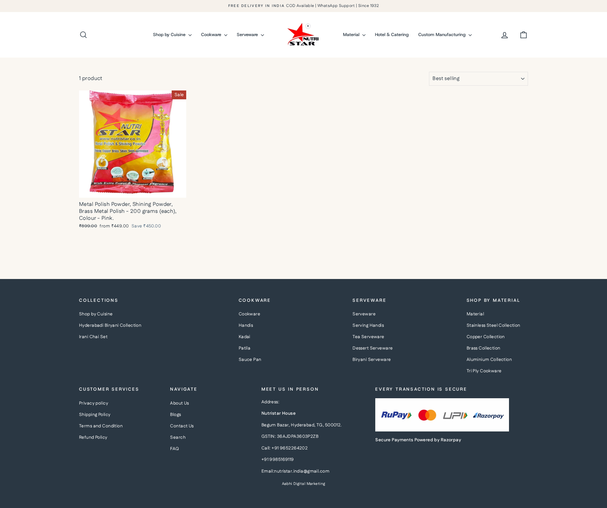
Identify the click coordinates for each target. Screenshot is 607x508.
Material (352, 34)
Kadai (244, 337)
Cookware (212, 34)
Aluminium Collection (489, 359)
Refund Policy (93, 437)
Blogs (175, 415)
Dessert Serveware (373, 348)
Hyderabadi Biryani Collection (110, 325)
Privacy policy (93, 403)
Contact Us (181, 426)
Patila (245, 348)
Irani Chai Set (93, 337)
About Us (179, 403)
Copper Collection (486, 337)
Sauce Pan (250, 359)
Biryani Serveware (372, 359)
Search (178, 437)
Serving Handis (368, 325)
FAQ (174, 449)
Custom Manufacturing (442, 34)
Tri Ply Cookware (484, 371)
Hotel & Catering (392, 34)
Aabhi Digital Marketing (303, 483)
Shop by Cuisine (170, 34)
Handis (246, 325)
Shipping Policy (94, 415)
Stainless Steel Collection (493, 325)
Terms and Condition (101, 426)
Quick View (132, 191)
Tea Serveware (368, 337)
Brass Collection (483, 348)
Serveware (248, 34)
